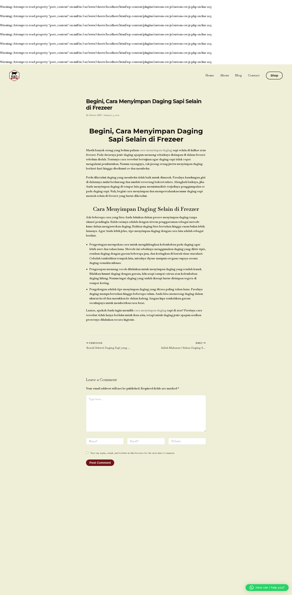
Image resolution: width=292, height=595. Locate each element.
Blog (238, 75)
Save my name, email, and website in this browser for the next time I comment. (133, 452)
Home (209, 75)
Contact (254, 75)
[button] (274, 75)
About (224, 75)
